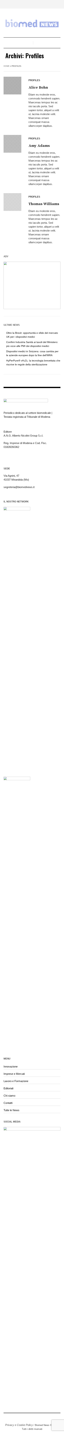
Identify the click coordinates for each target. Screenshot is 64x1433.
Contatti (8, 1102)
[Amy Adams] (12, 144)
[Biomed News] (32, 23)
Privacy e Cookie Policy (19, 1424)
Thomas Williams (43, 204)
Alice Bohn (38, 87)
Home (6, 66)
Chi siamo (9, 1095)
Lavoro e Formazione (16, 1081)
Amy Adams (39, 145)
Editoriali (8, 1088)
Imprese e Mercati (14, 1073)
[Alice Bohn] (12, 85)
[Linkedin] (32, 1417)
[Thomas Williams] (12, 202)
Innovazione (11, 1066)
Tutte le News (11, 1110)
